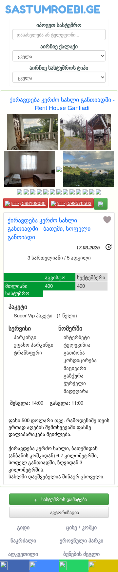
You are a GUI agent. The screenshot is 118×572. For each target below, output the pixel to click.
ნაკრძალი (23, 540)
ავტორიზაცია (64, 512)
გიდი (23, 527)
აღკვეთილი (23, 554)
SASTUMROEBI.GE (53, 9)
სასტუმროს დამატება (63, 499)
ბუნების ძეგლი (81, 554)
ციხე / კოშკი (81, 527)
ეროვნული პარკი (81, 540)
